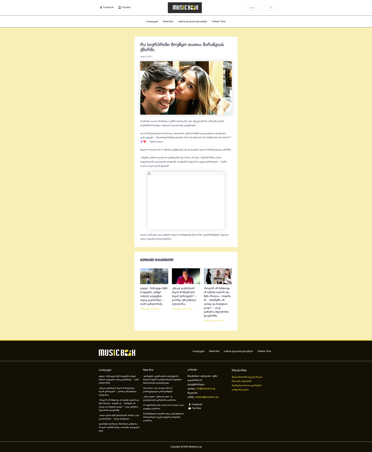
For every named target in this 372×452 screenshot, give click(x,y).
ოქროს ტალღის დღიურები (192, 21)
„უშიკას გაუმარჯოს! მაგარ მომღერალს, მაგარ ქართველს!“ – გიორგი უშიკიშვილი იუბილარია (184, 296)
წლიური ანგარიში (242, 381)
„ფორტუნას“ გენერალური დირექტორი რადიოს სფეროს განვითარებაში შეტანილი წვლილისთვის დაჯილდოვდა (162, 380)
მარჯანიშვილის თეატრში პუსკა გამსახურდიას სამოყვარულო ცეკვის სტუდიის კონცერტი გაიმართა (163, 417)
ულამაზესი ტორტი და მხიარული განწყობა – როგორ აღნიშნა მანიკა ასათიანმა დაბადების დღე (119, 427)
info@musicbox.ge (205, 389)
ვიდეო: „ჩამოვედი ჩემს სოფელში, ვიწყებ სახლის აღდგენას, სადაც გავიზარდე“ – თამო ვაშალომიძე (154, 296)
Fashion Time (219, 21)
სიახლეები (152, 21)
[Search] (271, 8)
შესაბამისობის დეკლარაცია (247, 377)
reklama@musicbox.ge (207, 397)
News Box (168, 21)
